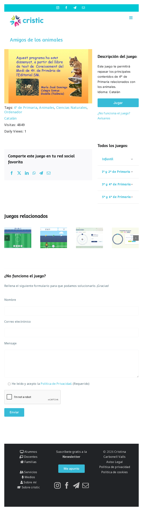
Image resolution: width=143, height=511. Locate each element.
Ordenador (13, 112)
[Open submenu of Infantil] (132, 159)
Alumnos (30, 452)
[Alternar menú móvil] (131, 18)
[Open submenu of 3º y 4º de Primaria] (132, 184)
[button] (7, 238)
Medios (29, 477)
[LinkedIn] (27, 173)
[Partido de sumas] (53, 238)
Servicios (30, 472)
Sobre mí (29, 482)
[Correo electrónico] (48, 173)
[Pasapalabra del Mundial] (89, 238)
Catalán (10, 118)
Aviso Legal (114, 462)
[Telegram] (41, 173)
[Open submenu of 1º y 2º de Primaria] (132, 172)
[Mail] (85, 485)
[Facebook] (11, 173)
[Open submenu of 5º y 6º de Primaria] (132, 197)
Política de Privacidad (56, 384)
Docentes (30, 457)
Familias (30, 462)
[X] (19, 173)
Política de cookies (114, 472)
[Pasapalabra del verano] (125, 238)
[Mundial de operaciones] (17, 238)
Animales (46, 107)
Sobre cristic (30, 487)
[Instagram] (57, 485)
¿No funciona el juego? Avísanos (114, 115)
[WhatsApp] (34, 173)
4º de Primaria (25, 107)
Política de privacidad (114, 467)
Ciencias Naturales (71, 107)
